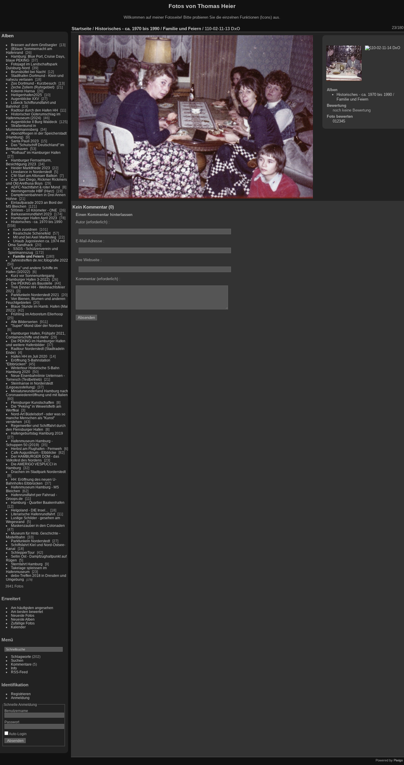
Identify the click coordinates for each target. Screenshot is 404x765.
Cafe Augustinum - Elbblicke (33, 452)
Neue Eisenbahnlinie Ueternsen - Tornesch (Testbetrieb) (35, 377)
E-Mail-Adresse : (90, 241)
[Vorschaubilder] (372, 28)
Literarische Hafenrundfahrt (33, 514)
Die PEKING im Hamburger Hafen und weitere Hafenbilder (35, 343)
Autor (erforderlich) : (93, 222)
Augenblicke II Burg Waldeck (34, 122)
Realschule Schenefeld (32, 233)
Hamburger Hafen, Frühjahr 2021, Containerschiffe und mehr (35, 335)
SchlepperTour (23, 552)
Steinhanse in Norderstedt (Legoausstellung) (29, 385)
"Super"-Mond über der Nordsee (37, 325)
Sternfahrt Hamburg (27, 564)
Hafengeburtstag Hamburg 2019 (37, 433)
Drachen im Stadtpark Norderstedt (38, 472)
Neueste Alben (23, 619)
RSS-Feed (19, 672)
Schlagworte (21, 657)
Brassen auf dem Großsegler (34, 45)
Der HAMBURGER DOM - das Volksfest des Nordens (32, 458)
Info (14, 668)
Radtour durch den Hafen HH (34, 110)
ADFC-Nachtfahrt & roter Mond (35, 187)
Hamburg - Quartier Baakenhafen (37, 502)
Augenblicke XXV (25, 99)
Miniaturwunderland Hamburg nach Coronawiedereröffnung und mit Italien (37, 393)
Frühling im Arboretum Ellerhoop (37, 314)
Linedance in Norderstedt (31, 172)
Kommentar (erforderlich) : (98, 279)
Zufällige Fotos (23, 623)
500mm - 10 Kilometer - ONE (34, 210)
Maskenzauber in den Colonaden (38, 525)
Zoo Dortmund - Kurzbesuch (33, 83)
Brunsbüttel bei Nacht (28, 72)
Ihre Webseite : (89, 260)
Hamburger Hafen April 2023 (34, 218)
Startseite (81, 28)
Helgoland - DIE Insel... (29, 510)
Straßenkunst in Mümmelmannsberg (22, 127)
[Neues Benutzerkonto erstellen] (51, 742)
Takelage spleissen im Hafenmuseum (26, 570)
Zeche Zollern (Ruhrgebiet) (32, 87)
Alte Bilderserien (24, 322)
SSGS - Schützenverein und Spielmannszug (33, 250)
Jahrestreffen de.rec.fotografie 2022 (39, 260)
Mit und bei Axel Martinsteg (34, 237)
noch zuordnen (25, 229)
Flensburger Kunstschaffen (32, 402)
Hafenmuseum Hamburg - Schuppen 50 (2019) (29, 443)
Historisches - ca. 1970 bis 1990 (36, 222)
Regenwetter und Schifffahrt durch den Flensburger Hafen (36, 427)
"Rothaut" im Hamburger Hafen (36, 152)
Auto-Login (17, 734)
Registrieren (21, 694)
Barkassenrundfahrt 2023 (31, 214)
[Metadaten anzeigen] (357, 28)
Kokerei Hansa (23, 91)
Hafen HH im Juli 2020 (29, 356)
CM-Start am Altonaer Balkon (34, 175)
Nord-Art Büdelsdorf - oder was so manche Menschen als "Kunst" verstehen (35, 418)
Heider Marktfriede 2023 (30, 168)
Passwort (11, 722)
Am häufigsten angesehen (32, 608)
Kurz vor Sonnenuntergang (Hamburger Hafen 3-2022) (30, 277)
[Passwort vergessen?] (58, 742)
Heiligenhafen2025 (26, 95)
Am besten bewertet (27, 612)
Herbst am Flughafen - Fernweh (37, 449)
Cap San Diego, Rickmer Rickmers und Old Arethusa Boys (36, 181)
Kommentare (21, 664)
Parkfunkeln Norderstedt (30, 541)
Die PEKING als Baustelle (31, 283)
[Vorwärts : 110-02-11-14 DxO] (388, 28)
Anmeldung (20, 698)
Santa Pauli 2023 (25, 141)
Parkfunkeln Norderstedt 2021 (35, 295)
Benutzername (16, 711)
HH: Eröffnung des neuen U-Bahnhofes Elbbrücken (31, 481)
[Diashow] (349, 28)
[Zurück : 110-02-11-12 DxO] (380, 28)
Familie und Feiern (28, 256)
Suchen (17, 660)
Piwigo (398, 760)
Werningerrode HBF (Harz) (32, 191)
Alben (7, 35)
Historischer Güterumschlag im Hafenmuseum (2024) (33, 116)
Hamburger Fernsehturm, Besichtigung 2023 (28, 162)
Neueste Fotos (22, 615)
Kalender (18, 627)
